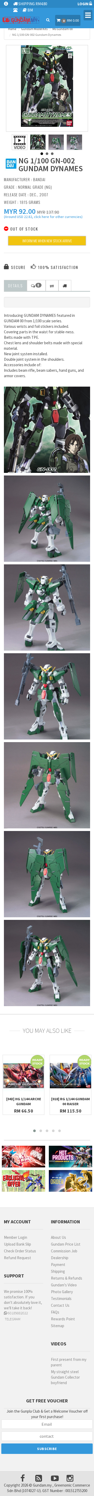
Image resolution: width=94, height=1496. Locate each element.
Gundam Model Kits (34, 29)
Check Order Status (20, 1250)
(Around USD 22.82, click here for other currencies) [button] (43, 217)
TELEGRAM (12, 1319)
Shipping (58, 1271)
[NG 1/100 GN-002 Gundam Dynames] (47, 86)
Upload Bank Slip (17, 1244)
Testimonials (61, 1298)
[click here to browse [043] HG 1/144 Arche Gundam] (23, 1075)
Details (15, 285)
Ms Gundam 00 (62, 29)
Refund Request (17, 1257)
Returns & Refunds (66, 1278)
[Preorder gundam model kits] (70, 1181)
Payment (58, 1264)
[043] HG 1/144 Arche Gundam (23, 1101)
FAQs (55, 1312)
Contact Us (60, 1305)
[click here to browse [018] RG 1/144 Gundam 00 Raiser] (70, 1075)
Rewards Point (63, 1318)
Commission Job (64, 1250)
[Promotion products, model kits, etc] (23, 1181)
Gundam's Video (64, 1284)
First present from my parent (68, 1362)
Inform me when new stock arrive (47, 240)
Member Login (15, 1237)
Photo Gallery (62, 1291)
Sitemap (57, 1325)
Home (12, 29)
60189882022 (17, 1313)
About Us (58, 1237)
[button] (20, 211)
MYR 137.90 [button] (48, 212)
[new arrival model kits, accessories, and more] (23, 1156)
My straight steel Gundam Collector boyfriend (65, 1377)
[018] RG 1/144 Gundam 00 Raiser (70, 1101)
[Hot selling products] (70, 1156)
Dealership (59, 1257)
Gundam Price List (65, 1244)
